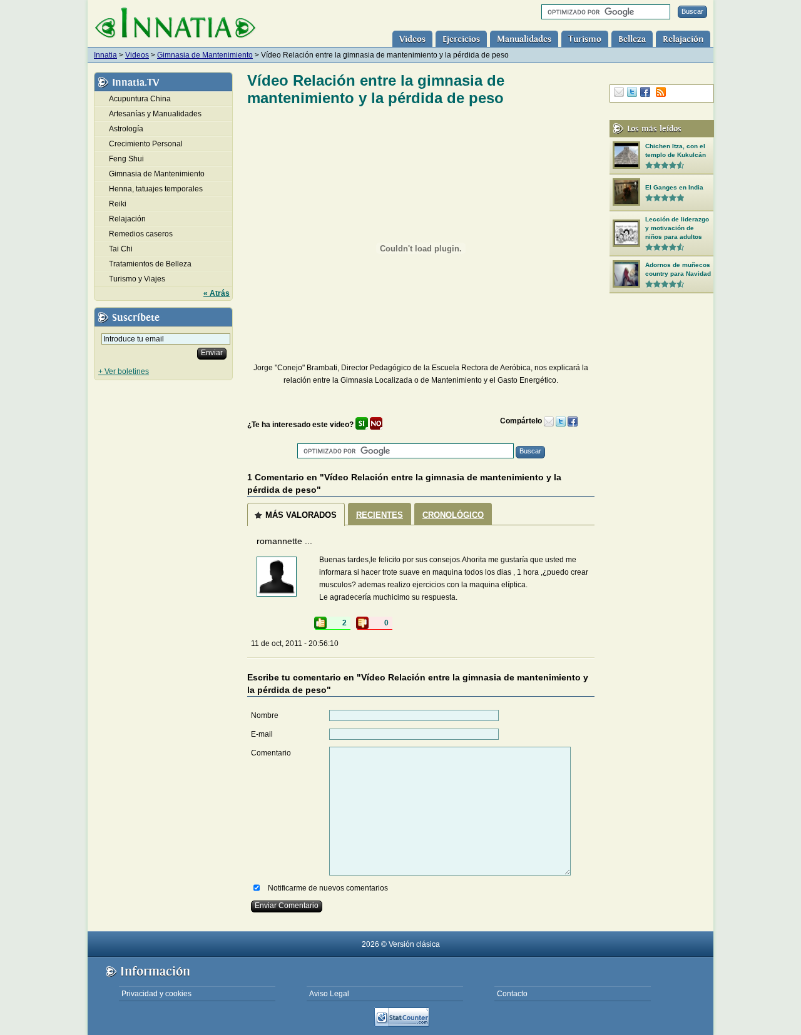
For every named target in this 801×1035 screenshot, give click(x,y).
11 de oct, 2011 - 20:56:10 (295, 643)
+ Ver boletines (123, 371)
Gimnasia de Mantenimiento (205, 55)
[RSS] (661, 92)
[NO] (376, 424)
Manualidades (524, 39)
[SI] (361, 424)
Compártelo (522, 421)
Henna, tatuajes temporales (156, 188)
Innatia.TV (135, 82)
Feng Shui (126, 158)
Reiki (117, 203)
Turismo (584, 39)
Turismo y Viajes (137, 279)
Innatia (105, 55)
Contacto (512, 993)
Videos (412, 39)
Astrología (126, 128)
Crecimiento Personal (146, 143)
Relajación (683, 39)
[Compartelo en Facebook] (573, 421)
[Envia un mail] (549, 421)
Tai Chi (121, 249)
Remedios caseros (141, 234)
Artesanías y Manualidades (155, 113)
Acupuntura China (140, 98)
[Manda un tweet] (561, 421)
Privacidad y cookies (156, 993)
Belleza (632, 39)
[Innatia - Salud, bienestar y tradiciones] (175, 23)
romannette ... (284, 541)
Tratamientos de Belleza (150, 264)
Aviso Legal (329, 993)
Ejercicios (461, 39)
